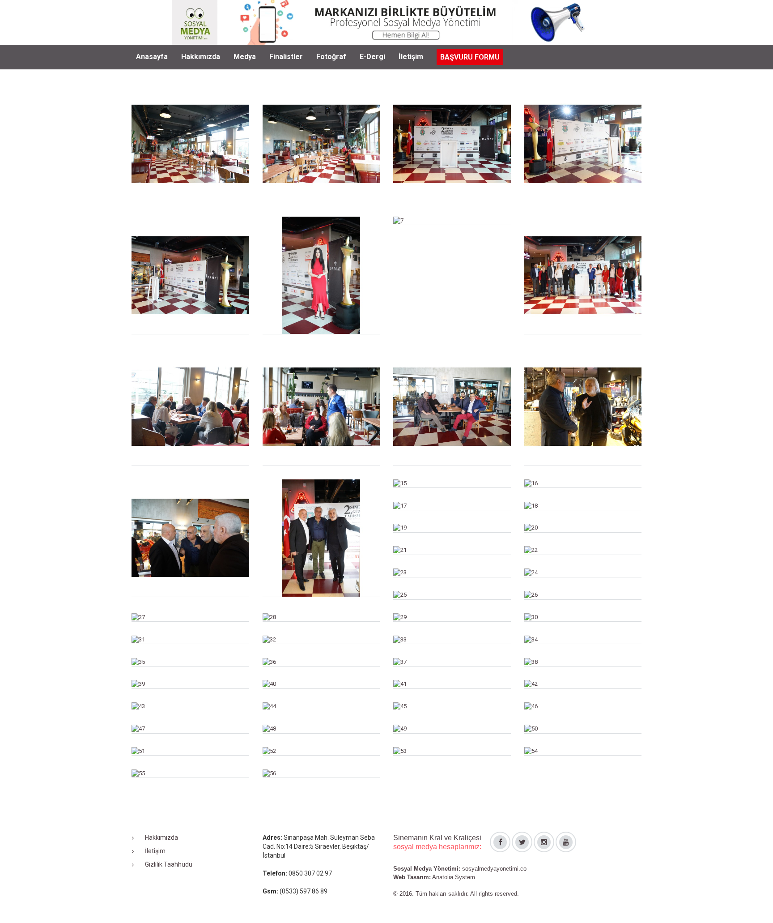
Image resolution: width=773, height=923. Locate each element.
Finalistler (286, 56)
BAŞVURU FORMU (470, 57)
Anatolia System (453, 877)
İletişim (411, 56)
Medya (245, 56)
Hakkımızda (200, 56)
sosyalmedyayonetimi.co (494, 868)
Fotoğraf (331, 56)
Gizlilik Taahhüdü (168, 864)
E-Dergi (372, 56)
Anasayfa (152, 56)
